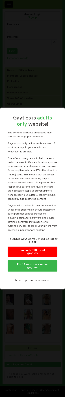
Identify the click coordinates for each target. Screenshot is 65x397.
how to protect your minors (32, 280)
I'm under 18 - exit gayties (32, 251)
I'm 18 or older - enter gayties (32, 265)
